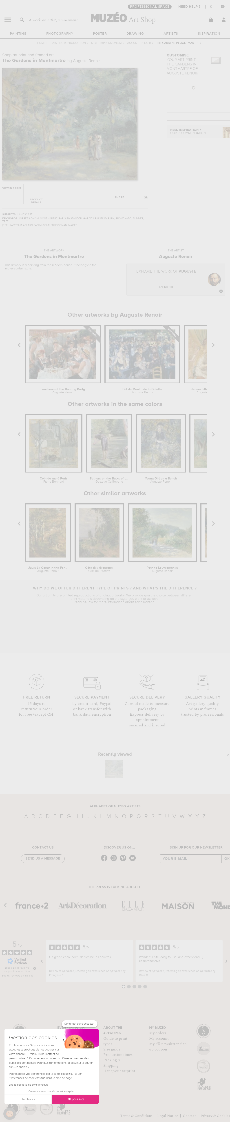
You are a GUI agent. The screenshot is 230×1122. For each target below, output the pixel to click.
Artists (171, 33)
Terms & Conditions (136, 1115)
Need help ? (189, 6)
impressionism (14, 268)
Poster (100, 33)
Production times (118, 1055)
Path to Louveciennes (162, 569)
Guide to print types (115, 1041)
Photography (59, 33)
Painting (18, 33)
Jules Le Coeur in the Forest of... (48, 569)
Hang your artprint (119, 1071)
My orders (157, 1033)
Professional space (149, 6)
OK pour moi (75, 1099)
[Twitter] (133, 860)
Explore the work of (166, 279)
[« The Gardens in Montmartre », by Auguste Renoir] (114, 769)
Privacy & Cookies (215, 1115)
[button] (9, 1114)
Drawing (135, 33)
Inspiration (209, 33)
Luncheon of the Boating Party (63, 391)
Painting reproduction (68, 43)
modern (57, 265)
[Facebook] (105, 860)
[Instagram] (114, 860)
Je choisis (28, 1099)
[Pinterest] (124, 860)
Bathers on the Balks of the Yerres (109, 480)
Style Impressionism (106, 43)
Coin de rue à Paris (54, 480)
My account (159, 1038)
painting (33, 265)
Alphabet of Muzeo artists (115, 806)
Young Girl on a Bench (161, 480)
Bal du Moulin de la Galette (142, 391)
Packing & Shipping (111, 1062)
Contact (189, 1115)
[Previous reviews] (42, 961)
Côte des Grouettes (99, 569)
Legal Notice (167, 1115)
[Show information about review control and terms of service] (34, 968)
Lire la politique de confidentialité (29, 1085)
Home (41, 43)
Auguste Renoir (139, 43)
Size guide (111, 1049)
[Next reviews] (226, 961)
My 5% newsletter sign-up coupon (168, 1046)
